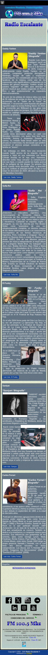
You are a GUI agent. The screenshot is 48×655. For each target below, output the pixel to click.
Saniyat (5, 386)
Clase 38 (32, 637)
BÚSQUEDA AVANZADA (24, 568)
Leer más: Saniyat (10, 466)
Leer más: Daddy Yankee (13, 177)
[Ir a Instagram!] (23, 611)
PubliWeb (29, 653)
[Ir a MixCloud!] (27, 603)
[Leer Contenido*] (32, 615)
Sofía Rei (6, 186)
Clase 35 (34, 640)
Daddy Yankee (9, 49)
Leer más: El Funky (11, 377)
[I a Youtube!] (33, 611)
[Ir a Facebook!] (8, 603)
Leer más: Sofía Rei (11, 275)
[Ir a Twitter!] (18, 603)
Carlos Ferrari (8, 475)
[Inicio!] (24, 24)
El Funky (6, 283)
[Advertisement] (24, 581)
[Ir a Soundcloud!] (37, 603)
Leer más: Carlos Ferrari (12, 556)
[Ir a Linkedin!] (14, 611)
